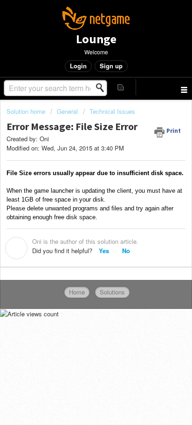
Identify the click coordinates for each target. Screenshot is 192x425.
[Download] (78, 204)
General (67, 111)
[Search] (103, 87)
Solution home (27, 111)
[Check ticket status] (121, 87)
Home (77, 292)
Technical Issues (112, 111)
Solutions (112, 292)
